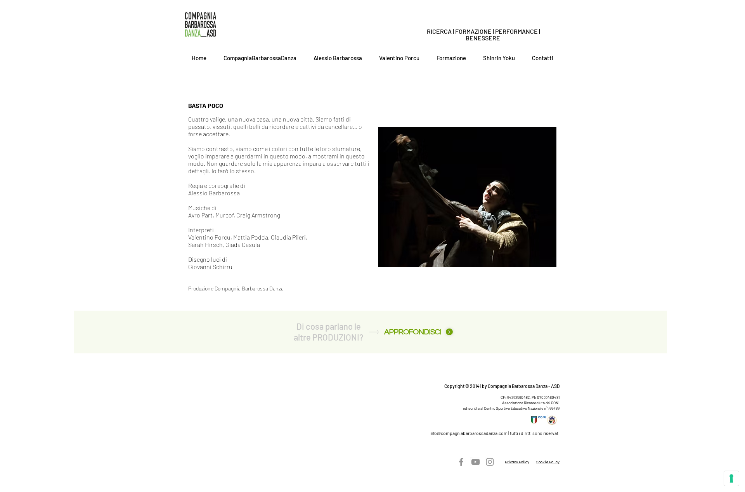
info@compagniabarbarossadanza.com (469, 433)
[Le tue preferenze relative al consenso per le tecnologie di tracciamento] (731, 478)
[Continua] (449, 332)
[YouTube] (475, 462)
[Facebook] (461, 462)
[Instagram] (490, 462)
